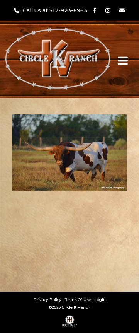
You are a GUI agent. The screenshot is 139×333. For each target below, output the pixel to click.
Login (100, 299)
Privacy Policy (47, 299)
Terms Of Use (78, 299)
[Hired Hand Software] (69, 323)
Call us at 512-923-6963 (56, 10)
